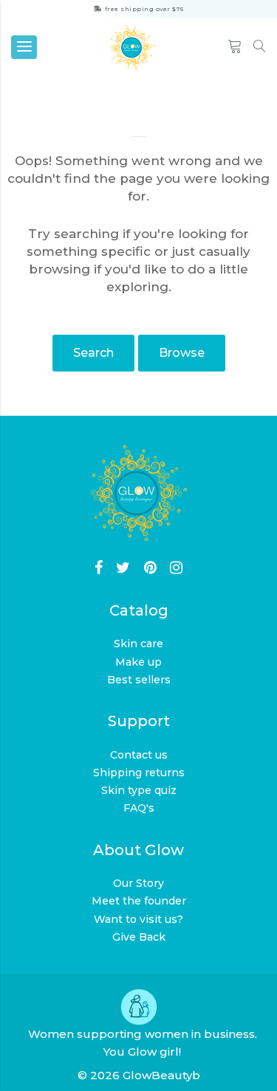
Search (93, 353)
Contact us (139, 754)
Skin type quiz (139, 790)
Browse (182, 353)
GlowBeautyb (161, 1075)
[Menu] (24, 47)
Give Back (138, 937)
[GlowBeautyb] (132, 47)
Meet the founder (139, 900)
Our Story (138, 883)
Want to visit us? (138, 919)
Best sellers (139, 679)
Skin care (138, 643)
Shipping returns (139, 772)
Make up (138, 662)
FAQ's (138, 808)
